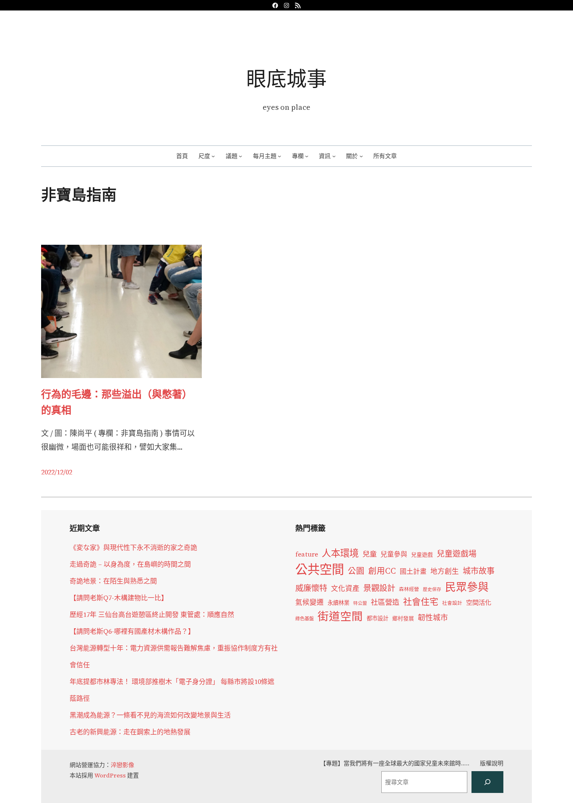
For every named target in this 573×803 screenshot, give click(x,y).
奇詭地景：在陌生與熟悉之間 (113, 580)
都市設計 (377, 618)
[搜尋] (487, 782)
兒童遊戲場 (457, 553)
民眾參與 (467, 587)
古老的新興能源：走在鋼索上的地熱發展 (130, 731)
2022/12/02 (56, 472)
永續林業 (338, 602)
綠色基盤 (304, 618)
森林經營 (409, 589)
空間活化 (478, 602)
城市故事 (479, 570)
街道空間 (340, 616)
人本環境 (340, 553)
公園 (356, 571)
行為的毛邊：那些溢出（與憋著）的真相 (116, 402)
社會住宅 (420, 602)
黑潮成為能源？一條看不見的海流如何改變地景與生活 (150, 715)
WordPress (110, 775)
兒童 (369, 554)
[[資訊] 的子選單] (334, 156)
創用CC (382, 571)
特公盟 (360, 603)
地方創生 (444, 571)
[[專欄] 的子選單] (306, 156)
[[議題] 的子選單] (240, 156)
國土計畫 (413, 571)
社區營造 (385, 602)
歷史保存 (432, 589)
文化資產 (345, 588)
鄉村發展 (403, 618)
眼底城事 (286, 78)
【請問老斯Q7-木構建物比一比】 (119, 597)
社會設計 (452, 603)
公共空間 (319, 569)
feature (306, 554)
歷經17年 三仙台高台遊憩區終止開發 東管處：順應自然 (152, 614)
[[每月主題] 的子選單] (279, 156)
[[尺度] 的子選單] (213, 156)
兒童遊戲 (422, 554)
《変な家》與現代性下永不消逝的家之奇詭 (133, 547)
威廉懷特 (311, 588)
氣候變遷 (309, 602)
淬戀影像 (122, 765)
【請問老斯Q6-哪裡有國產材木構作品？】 (132, 631)
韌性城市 (433, 617)
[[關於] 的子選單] (361, 156)
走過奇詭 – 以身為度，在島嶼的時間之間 (130, 564)
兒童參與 (393, 554)
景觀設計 (379, 588)
